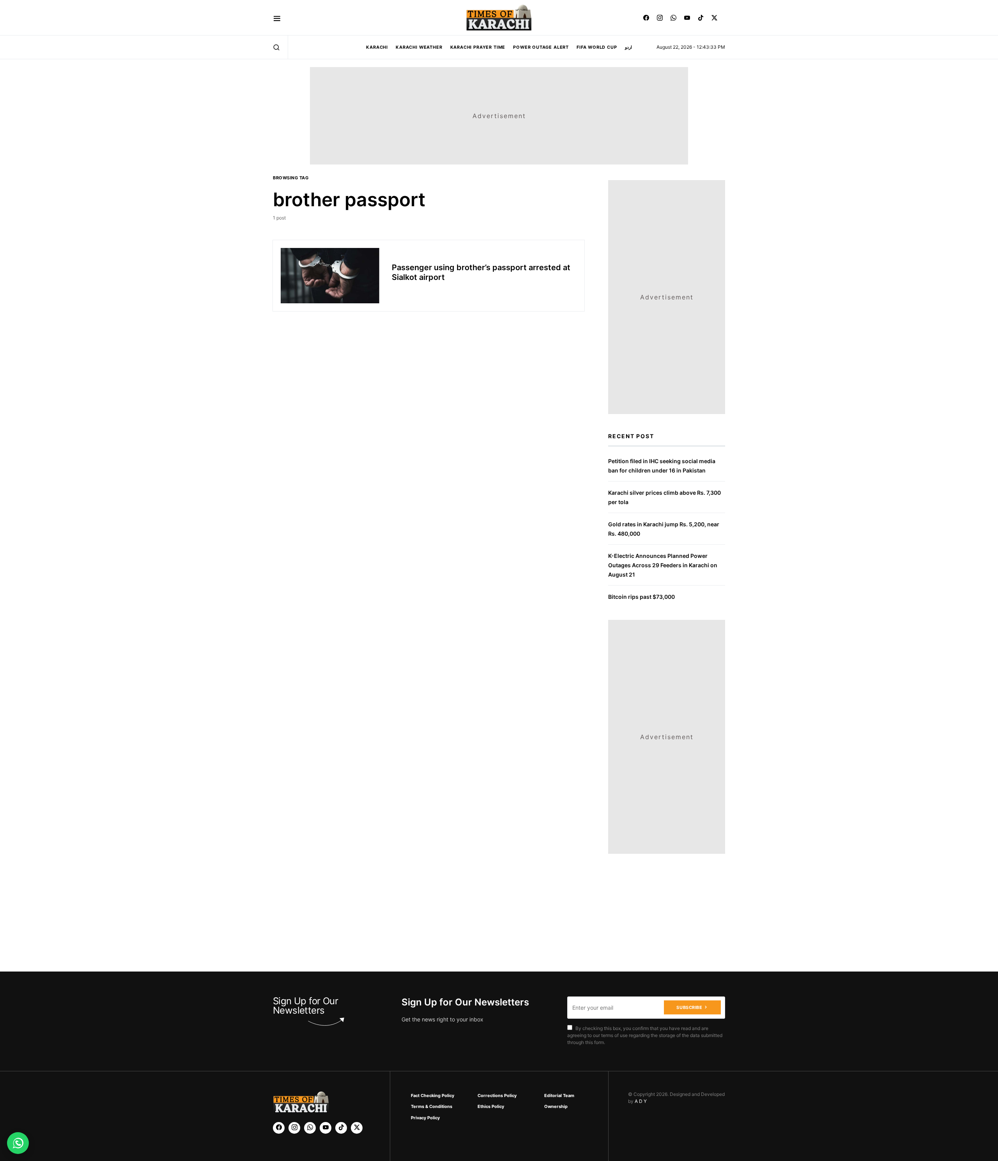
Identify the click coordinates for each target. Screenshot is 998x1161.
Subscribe (689, 1007)
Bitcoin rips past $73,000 (641, 596)
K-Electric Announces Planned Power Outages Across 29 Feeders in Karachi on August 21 (662, 565)
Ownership (556, 1106)
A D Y (641, 1101)
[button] (277, 17)
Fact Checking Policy (432, 1095)
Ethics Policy (491, 1106)
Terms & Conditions (431, 1106)
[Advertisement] (515, 1135)
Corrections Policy (497, 1095)
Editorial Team (559, 1095)
